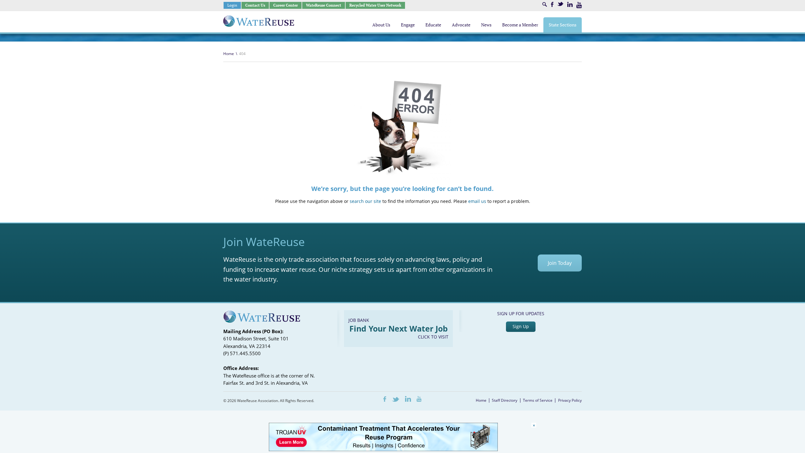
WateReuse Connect (323, 5)
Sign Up (521, 326)
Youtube (579, 5)
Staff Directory (504, 400)
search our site (365, 201)
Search (544, 4)
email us (477, 201)
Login (232, 5)
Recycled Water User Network (375, 5)
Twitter (560, 4)
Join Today (560, 263)
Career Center (285, 5)
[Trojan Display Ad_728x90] (383, 449)
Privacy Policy (570, 400)
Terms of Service (537, 400)
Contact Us (255, 5)
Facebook (552, 4)
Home (228, 53)
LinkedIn (570, 4)
